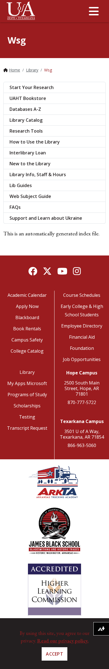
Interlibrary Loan (28, 153)
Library (32, 70)
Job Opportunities (82, 359)
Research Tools (26, 131)
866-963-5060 (82, 445)
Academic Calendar (27, 295)
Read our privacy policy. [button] (63, 640)
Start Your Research (32, 87)
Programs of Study (27, 394)
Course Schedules (81, 295)
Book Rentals (27, 329)
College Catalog (27, 351)
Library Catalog (26, 120)
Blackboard (27, 317)
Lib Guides (21, 185)
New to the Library (30, 164)
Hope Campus (81, 373)
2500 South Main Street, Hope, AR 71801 (81, 388)
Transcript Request (27, 428)
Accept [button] (54, 654)
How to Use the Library (35, 142)
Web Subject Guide (30, 196)
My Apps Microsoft (27, 383)
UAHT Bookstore (28, 98)
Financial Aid (82, 337)
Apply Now (27, 306)
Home (14, 70)
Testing (27, 417)
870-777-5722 (82, 402)
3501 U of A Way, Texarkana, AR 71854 (82, 434)
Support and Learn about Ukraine (46, 218)
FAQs (15, 207)
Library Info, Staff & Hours (38, 174)
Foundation (82, 348)
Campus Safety (27, 340)
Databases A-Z (25, 109)
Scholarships (27, 406)
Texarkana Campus (82, 421)
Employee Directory (81, 326)
